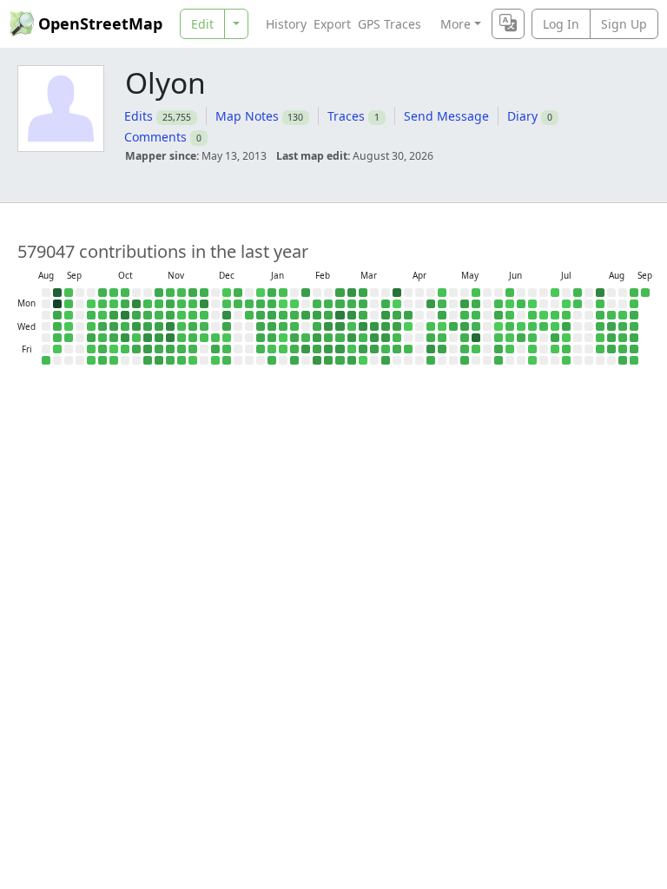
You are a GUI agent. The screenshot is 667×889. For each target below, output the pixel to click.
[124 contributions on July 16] (566, 337)
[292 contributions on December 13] (215, 360)
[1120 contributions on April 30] (442, 337)
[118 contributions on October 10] (113, 349)
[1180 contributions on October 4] (102, 360)
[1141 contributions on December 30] (249, 315)
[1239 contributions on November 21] (181, 349)
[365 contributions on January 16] (271, 349)
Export (332, 24)
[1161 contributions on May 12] (464, 315)
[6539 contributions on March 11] (363, 326)
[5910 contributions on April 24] (430, 349)
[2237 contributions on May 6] (453, 326)
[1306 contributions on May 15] (464, 349)
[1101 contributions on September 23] (91, 315)
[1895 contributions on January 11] (271, 292)
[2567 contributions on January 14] (271, 326)
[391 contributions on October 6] (113, 304)
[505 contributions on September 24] (91, 326)
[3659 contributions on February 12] (317, 337)
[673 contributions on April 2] (397, 337)
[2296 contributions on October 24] (136, 349)
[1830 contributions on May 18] (476, 304)
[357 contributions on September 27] (91, 360)
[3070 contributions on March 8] (363, 292)
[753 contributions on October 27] (147, 304)
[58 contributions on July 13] (566, 304)
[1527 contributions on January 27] (294, 315)
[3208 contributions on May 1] (442, 349)
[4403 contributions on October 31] (147, 349)
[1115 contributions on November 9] (170, 292)
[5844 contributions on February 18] (328, 326)
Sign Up (624, 24)
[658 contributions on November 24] (192, 304)
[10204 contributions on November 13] (170, 337)
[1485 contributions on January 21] (283, 326)
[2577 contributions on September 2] (57, 315)
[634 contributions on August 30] (645, 292)
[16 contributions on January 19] (283, 304)
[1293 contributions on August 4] (600, 315)
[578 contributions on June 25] (532, 337)
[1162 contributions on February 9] (317, 304)
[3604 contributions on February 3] (305, 315)
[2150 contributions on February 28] (339, 360)
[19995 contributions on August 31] (57, 292)
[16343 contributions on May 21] (476, 337)
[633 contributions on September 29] (102, 304)
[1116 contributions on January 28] (294, 326)
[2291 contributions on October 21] (136, 315)
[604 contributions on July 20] (577, 304)
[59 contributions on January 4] (260, 292)
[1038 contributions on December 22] (238, 304)
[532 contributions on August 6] (600, 337)
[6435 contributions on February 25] (339, 326)
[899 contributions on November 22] (181, 360)
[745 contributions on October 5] (113, 292)
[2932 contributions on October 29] (147, 326)
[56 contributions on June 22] (532, 304)
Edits (138, 116)
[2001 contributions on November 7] (159, 349)
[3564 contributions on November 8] (159, 360)
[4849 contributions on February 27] (339, 349)
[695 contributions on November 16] (181, 292)
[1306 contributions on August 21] (622, 349)
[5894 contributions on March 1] (351, 292)
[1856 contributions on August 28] (634, 349)
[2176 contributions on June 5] (498, 349)
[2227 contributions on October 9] (113, 337)
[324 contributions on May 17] (476, 292)
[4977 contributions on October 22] (136, 326)
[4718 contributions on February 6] (305, 349)
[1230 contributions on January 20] (283, 315)
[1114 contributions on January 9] (260, 349)
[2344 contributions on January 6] (260, 315)
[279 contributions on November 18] (181, 315)
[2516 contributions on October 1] (102, 326)
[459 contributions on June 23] (532, 315)
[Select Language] (508, 24)
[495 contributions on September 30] (102, 315)
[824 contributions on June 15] (521, 304)
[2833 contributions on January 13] (271, 315)
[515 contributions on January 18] (283, 292)
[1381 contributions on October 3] (102, 349)
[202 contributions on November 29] (192, 360)
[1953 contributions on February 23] (339, 304)
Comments (155, 136)
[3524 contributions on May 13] (464, 326)
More (455, 24)
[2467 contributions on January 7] (260, 326)
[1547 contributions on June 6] (498, 360)
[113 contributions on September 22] (91, 304)
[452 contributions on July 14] (566, 315)
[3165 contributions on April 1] (397, 326)
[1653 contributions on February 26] (339, 337)
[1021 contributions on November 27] (192, 337)
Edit (202, 24)
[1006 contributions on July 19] (577, 292)
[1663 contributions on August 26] (634, 326)
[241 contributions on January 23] (283, 349)
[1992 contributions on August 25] (634, 315)
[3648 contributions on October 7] (113, 315)
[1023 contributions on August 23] (634, 292)
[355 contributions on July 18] (566, 360)
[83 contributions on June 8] (509, 304)
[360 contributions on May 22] (476, 349)
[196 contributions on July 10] (555, 349)
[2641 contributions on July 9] (555, 337)
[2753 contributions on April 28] (442, 315)
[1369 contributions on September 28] (102, 292)
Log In (561, 24)
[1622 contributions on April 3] (397, 349)
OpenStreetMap (100, 23)
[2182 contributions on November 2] (159, 292)
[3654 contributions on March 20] (374, 349)
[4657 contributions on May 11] (464, 304)
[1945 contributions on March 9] (363, 304)
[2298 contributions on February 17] (328, 315)
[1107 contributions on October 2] (102, 337)
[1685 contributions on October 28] (147, 315)
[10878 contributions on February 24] (339, 315)
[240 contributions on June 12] (509, 349)
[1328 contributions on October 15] (125, 326)
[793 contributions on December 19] (226, 349)
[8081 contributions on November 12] (170, 326)
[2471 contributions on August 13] (611, 337)
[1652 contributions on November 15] (170, 360)
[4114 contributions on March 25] (385, 326)
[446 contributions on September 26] (91, 349)
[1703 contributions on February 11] (317, 326)
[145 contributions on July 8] (555, 326)
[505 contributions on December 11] (215, 337)
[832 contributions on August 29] (634, 360)
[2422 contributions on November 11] (170, 315)
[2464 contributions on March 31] (397, 315)
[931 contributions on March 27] (385, 349)
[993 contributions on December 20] (226, 360)
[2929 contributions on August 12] (611, 326)
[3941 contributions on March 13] (363, 349)
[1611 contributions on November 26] (192, 326)
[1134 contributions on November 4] (159, 315)
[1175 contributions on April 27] (442, 304)
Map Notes (247, 116)
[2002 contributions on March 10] (363, 315)
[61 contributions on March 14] (363, 360)
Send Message (446, 116)
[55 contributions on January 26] (294, 304)
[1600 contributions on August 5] (600, 326)
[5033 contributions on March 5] (351, 337)
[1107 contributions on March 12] (363, 337)
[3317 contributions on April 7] (408, 315)
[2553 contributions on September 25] (91, 337)
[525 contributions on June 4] (498, 337)
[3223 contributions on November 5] (159, 326)
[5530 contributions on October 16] (125, 337)
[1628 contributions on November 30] (204, 292)
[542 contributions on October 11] (113, 360)
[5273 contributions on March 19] (374, 337)
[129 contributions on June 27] (532, 360)
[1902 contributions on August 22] (622, 360)
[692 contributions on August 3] (600, 304)
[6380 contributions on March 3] (351, 315)
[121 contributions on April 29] (442, 326)
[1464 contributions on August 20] (622, 337)
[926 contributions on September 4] (57, 337)
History (286, 24)
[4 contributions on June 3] (498, 326)
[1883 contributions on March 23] (385, 304)
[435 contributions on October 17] (125, 349)
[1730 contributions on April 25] (430, 360)
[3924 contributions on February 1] (305, 292)
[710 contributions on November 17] (181, 304)
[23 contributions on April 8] (408, 326)
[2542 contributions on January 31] (294, 360)
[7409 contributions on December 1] (204, 304)
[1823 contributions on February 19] (328, 337)
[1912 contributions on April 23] (430, 337)
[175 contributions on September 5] (57, 349)
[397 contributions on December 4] (204, 337)
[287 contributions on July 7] (555, 315)
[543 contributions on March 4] (351, 326)
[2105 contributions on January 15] (271, 337)
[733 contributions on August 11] (611, 315)
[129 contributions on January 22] (283, 337)
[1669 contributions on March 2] (351, 304)
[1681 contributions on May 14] (464, 337)
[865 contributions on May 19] (476, 315)
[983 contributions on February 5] (305, 337)
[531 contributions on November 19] (181, 326)
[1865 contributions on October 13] (125, 304)
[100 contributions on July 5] (555, 292)
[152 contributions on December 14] (226, 292)
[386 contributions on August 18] (622, 315)
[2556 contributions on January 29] (294, 337)
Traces (346, 116)
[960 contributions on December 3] (204, 326)
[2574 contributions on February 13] (317, 349)
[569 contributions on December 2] (204, 315)
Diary (522, 116)
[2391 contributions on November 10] (170, 304)
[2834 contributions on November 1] (147, 360)
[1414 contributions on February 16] (328, 304)
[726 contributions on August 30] (46, 360)
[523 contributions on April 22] (430, 326)
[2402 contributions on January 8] (260, 337)
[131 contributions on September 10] (68, 326)
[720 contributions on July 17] (566, 349)
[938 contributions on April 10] (408, 349)
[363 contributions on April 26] (442, 292)
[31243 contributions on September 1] (57, 304)
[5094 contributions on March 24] (385, 315)
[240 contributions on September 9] (68, 315)
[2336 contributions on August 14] (611, 349)
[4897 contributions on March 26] (385, 337)
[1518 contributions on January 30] (294, 349)
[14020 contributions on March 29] (397, 292)
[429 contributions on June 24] (532, 326)
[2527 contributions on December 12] (215, 349)
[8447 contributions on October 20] (136, 304)
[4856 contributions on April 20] (430, 304)
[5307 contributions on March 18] (374, 326)
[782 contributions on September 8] (68, 304)
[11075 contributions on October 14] (125, 315)
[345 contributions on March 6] (351, 349)
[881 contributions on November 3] (159, 304)
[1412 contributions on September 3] (57, 326)
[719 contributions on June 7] (509, 292)
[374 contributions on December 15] (226, 304)
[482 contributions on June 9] (509, 315)
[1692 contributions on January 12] (271, 304)
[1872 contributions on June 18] (521, 337)
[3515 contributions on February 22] (339, 292)
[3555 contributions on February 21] (328, 360)
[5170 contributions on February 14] (317, 360)
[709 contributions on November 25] (192, 315)
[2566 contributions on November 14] (170, 349)
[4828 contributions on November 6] (159, 337)
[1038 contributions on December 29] (249, 304)
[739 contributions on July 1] (543, 326)
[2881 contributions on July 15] (566, 326)
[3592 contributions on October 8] (113, 326)
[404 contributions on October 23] (136, 337)
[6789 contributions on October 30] (147, 337)
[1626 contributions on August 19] (622, 326)
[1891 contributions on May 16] (464, 360)
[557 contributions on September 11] (68, 337)
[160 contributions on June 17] (521, 326)
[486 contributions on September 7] (68, 292)
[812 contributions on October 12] (125, 292)
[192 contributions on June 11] (509, 337)
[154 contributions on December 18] (226, 337)
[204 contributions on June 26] (532, 349)
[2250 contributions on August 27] (634, 337)
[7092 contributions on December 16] (226, 315)
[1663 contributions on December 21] (238, 292)
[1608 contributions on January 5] (260, 304)
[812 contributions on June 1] (498, 304)
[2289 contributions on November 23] (192, 292)
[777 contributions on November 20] (181, 337)
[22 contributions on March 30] (397, 304)
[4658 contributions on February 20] (328, 349)
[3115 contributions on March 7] (351, 360)
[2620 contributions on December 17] (226, 326)
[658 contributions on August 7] (600, 349)
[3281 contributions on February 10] (317, 315)
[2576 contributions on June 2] (498, 315)
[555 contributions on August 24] (634, 304)
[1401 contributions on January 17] (271, 360)
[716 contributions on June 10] (509, 326)
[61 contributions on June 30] (543, 315)
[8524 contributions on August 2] (600, 292)
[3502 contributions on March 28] (385, 360)
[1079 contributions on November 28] (192, 349)
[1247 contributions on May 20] (476, 326)
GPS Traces (389, 24)
